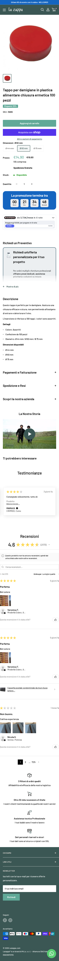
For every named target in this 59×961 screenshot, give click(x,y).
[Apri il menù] (4, 10)
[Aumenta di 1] (32, 184)
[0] (54, 9)
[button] (17, 508)
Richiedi (11, 897)
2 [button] (25, 762)
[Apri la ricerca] (42, 9)
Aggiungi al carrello (29, 123)
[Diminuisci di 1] (17, 184)
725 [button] (33, 762)
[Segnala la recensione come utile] (55, 619)
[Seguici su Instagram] (10, 920)
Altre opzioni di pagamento (29, 139)
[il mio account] (48, 9)
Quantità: (7, 184)
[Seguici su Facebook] (5, 920)
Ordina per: (38, 574)
